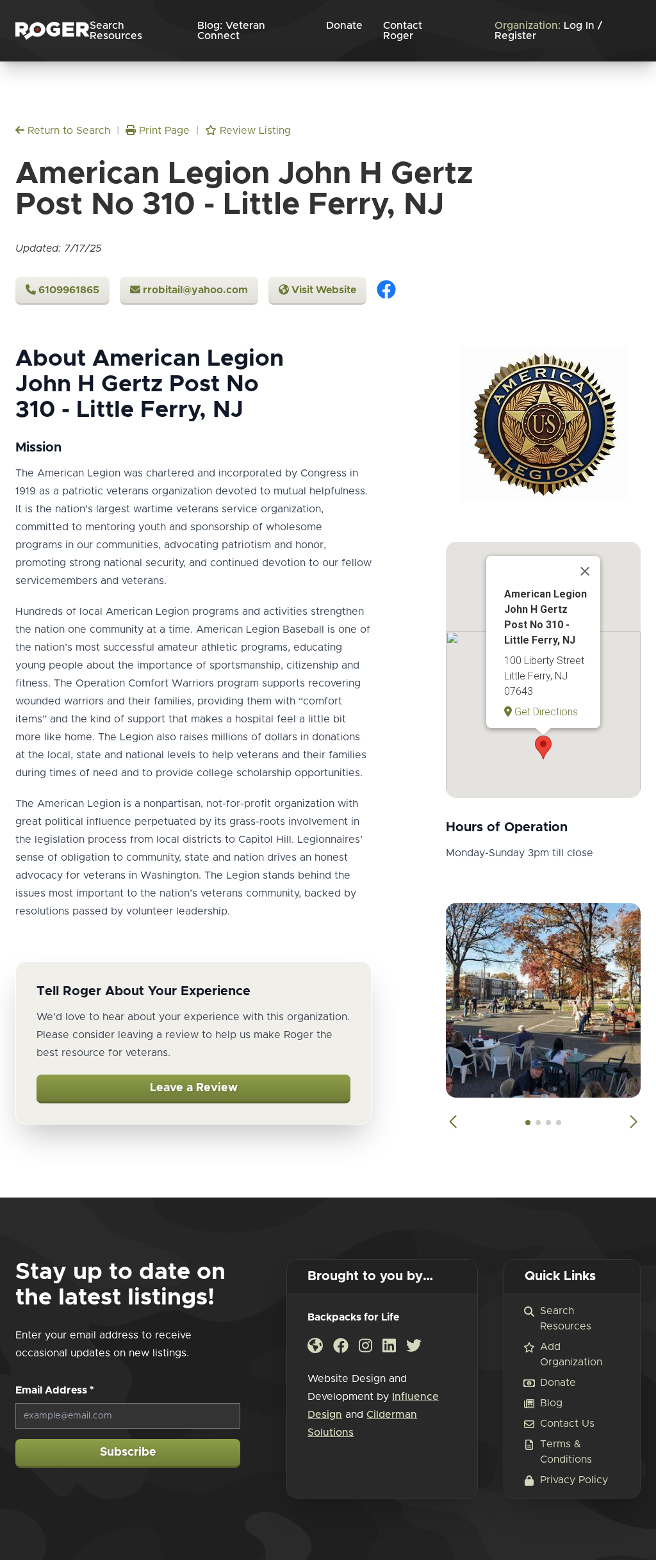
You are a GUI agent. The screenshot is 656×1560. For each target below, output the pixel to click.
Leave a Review (194, 1088)
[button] (543, 747)
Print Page (163, 131)
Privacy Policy (574, 1480)
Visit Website (322, 290)
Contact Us (567, 1423)
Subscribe (128, 1452)
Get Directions (545, 712)
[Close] (585, 571)
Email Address (54, 1390)
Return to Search (67, 131)
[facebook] (386, 290)
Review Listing (254, 131)
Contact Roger (402, 30)
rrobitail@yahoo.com (194, 290)
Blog (551, 1403)
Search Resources (116, 30)
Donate (344, 25)
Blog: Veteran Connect (231, 30)
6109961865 (67, 290)
